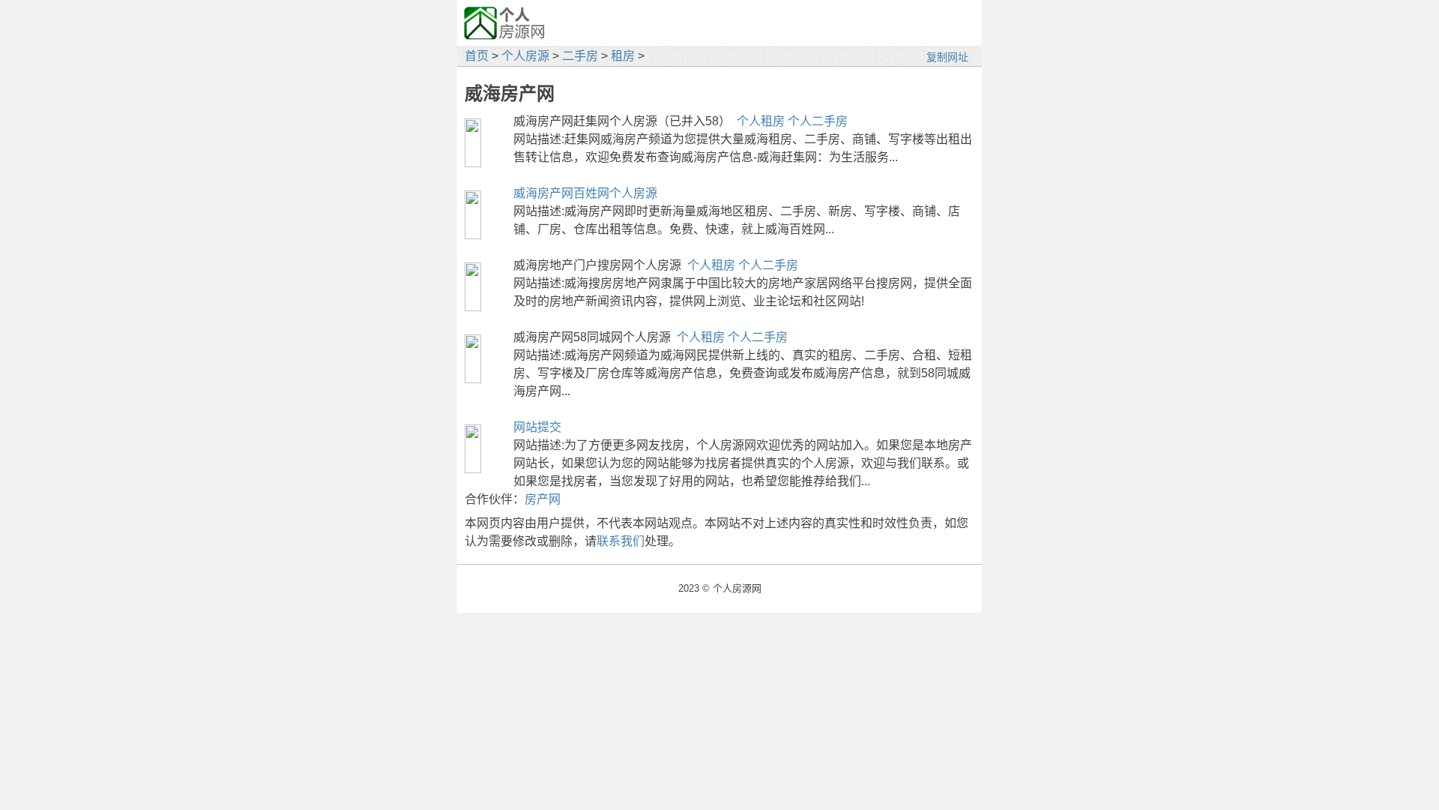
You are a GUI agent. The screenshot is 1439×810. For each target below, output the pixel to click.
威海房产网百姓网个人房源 (585, 193)
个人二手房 (818, 121)
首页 (477, 56)
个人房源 (525, 56)
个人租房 (761, 121)
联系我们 (621, 541)
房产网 (543, 499)
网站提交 (537, 427)
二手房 (580, 56)
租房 (623, 56)
